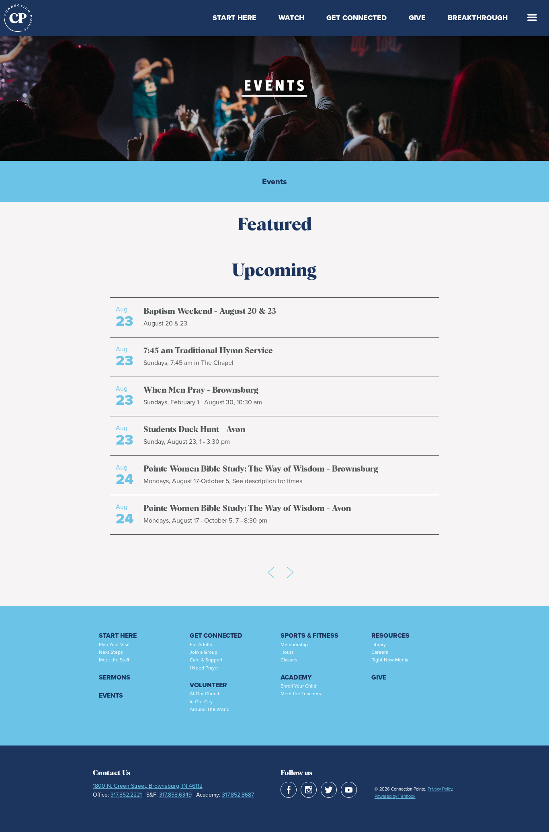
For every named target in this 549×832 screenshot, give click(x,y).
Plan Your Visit (114, 644)
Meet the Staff (114, 659)
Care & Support (206, 659)
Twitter (329, 790)
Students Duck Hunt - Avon (194, 430)
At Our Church (205, 693)
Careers (379, 652)
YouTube (349, 790)
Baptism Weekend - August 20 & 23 (209, 311)
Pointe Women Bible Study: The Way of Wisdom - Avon (247, 509)
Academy (296, 677)
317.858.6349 (175, 795)
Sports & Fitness (309, 635)
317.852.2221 (126, 795)
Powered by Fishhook (395, 796)
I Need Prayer (204, 667)
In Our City (201, 701)
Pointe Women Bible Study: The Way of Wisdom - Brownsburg (260, 469)
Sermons (114, 677)
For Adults (201, 644)
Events (274, 181)
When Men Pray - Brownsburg (200, 390)
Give (417, 17)
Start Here (234, 17)
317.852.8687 (238, 795)
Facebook (289, 790)
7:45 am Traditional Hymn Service (208, 351)
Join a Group (203, 652)
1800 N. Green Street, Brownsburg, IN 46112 (148, 786)
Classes (289, 659)
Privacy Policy (440, 789)
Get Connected (356, 17)
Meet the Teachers (301, 693)
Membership (294, 644)
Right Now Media (389, 659)
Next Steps (111, 652)
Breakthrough (478, 17)
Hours (287, 652)
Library (378, 644)
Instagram (309, 790)
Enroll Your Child (298, 686)
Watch (291, 17)
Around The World (209, 709)
